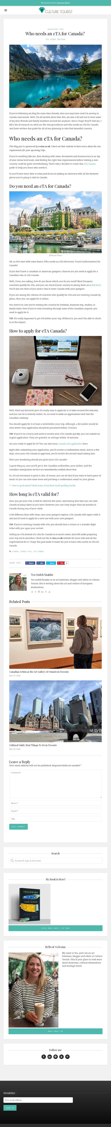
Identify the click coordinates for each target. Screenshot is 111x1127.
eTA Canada (90, 163)
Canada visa (26, 551)
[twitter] (67, 1056)
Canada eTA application (70, 443)
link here (96, 285)
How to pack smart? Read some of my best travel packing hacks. (42, 485)
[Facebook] (35, 592)
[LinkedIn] (42, 592)
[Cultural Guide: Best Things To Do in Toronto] (55, 711)
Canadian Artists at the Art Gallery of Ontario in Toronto (39, 671)
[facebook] (43, 1056)
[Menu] (5, 10)
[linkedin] (49, 1056)
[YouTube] (49, 592)
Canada (15, 551)
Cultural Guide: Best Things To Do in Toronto (33, 745)
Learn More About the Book (55, 928)
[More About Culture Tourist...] (33, 989)
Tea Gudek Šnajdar (55, 39)
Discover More (63, 2)
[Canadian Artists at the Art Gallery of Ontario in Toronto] (55, 637)
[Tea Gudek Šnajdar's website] (32, 592)
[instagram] (55, 1056)
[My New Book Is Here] (55, 904)
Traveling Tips (55, 29)
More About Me (55, 1031)
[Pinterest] (46, 592)
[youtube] (61, 1056)
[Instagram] (39, 592)
